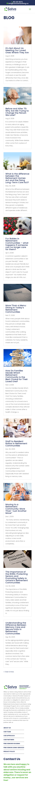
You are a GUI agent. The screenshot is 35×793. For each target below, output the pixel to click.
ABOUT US (7, 728)
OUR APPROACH (9, 736)
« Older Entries (9, 672)
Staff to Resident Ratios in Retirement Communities (16, 443)
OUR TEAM (7, 732)
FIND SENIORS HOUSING (12, 744)
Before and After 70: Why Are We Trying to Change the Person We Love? (17, 112)
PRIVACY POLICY (9, 751)
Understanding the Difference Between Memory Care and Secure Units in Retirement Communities (15, 628)
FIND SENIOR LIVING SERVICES (14, 748)
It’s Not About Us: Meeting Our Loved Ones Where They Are (17, 50)
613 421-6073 (18, 2)
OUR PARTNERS (9, 740)
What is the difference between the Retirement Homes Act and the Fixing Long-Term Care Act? (17, 178)
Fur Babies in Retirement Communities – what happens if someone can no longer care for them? (16, 244)
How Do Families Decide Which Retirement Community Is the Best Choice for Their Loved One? (16, 376)
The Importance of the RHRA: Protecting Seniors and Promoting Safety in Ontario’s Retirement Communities (16, 577)
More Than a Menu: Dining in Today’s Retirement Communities (15, 308)
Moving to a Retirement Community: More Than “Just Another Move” (16, 509)
